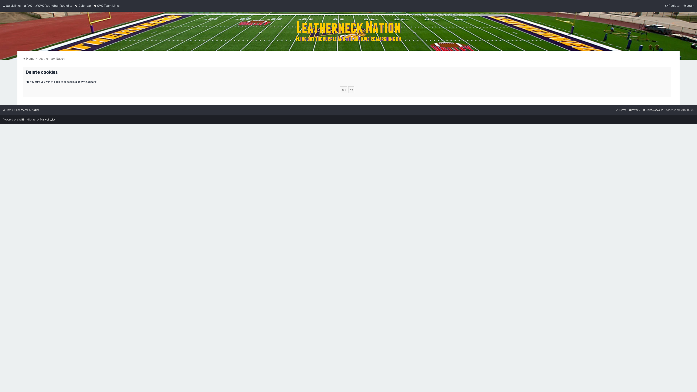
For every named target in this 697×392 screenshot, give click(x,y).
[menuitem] (27, 5)
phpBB (21, 119)
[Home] (348, 31)
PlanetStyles (48, 119)
